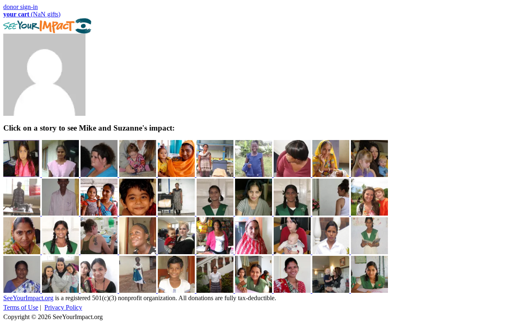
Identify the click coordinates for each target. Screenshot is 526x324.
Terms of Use (20, 307)
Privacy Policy (63, 307)
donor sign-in (20, 6)
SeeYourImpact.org (28, 297)
